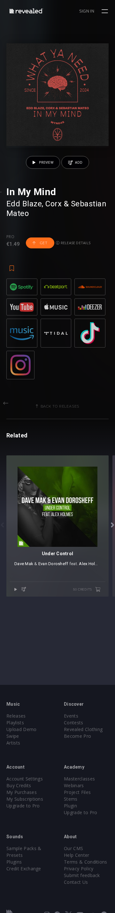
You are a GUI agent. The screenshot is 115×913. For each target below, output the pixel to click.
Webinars (74, 785)
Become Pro (77, 736)
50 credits (83, 589)
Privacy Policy (78, 869)
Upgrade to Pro (23, 806)
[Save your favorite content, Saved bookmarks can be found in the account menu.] (11, 265)
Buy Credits (18, 785)
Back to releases (60, 406)
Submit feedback (82, 875)
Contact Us (76, 882)
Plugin (70, 806)
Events (71, 716)
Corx (53, 203)
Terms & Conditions (85, 862)
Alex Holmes (91, 563)
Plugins (14, 862)
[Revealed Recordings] (26, 10)
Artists (13, 743)
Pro (10, 236)
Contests (73, 722)
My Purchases (21, 792)
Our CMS (73, 848)
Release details (75, 242)
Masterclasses (79, 779)
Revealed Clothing (83, 729)
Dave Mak (23, 563)
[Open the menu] (105, 11)
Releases (16, 716)
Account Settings (24, 779)
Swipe (12, 736)
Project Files (77, 792)
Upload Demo (21, 729)
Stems (71, 799)
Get (43, 243)
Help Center (76, 855)
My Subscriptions (24, 799)
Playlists (15, 722)
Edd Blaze (24, 203)
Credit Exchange (23, 869)
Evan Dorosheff (53, 563)
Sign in (86, 11)
